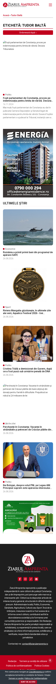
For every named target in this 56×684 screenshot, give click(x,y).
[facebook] (20, 579)
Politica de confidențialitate (19, 665)
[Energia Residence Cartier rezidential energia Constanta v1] (28, 196)
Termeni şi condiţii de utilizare (33, 661)
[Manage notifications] (50, 660)
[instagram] (25, 579)
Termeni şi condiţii (16, 678)
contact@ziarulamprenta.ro (35, 644)
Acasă (6, 15)
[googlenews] (36, 579)
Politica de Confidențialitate (35, 678)
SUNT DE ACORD (28, 682)
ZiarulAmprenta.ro (36, 672)
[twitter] (31, 579)
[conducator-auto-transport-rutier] (28, 533)
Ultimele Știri (15, 203)
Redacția (12, 661)
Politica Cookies (41, 665)
